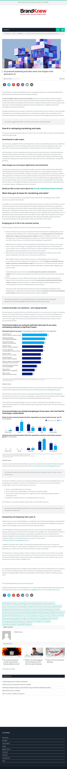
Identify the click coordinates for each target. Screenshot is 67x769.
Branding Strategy (56, 606)
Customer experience (19, 612)
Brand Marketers (38, 606)
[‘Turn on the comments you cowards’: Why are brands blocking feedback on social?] (11, 652)
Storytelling (20, 624)
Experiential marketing (9, 615)
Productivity (29, 621)
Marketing (62, 78)
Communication (25, 609)
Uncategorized (6, 758)
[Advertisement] (34, 21)
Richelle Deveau (8, 78)
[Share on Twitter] (9, 85)
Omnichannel (53, 618)
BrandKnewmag (15, 609)
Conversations (6, 743)
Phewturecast (20, 621)
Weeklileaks (28, 624)
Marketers (45, 618)
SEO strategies (37, 621)
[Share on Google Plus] (13, 85)
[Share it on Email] (27, 85)
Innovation (23, 618)
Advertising (22, 603)
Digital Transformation (58, 612)
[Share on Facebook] (4, 85)
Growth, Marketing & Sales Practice (48, 188)
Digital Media (47, 612)
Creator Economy (7, 612)
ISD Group (38, 618)
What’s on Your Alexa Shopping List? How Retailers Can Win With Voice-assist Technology (33, 662)
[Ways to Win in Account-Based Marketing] (55, 652)
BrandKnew (6, 609)
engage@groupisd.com (36, 590)
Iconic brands (46, 615)
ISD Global (31, 618)
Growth (27, 615)
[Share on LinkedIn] (22, 85)
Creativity (56, 609)
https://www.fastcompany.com (25, 583)
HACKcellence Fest (36, 615)
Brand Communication (9, 606)
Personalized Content (8, 621)
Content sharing (35, 609)
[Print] (31, 85)
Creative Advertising (47, 609)
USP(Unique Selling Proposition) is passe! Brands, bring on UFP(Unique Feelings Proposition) (26, 687)
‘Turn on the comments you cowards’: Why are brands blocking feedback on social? (11, 662)
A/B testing (6, 603)
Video (3, 761)
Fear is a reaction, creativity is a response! (13, 693)
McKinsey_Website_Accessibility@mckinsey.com (47, 389)
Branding (47, 606)
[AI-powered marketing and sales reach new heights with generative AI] (33, 54)
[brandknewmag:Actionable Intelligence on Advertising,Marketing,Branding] (33, 11)
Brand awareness (49, 603)
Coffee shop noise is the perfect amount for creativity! (33, 2)
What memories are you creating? (11, 690)
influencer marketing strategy (11, 618)
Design (29, 612)
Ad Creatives (14, 603)
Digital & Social (6, 749)
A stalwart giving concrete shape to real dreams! (15, 681)
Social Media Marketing (9, 624)
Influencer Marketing (57, 615)
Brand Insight (28, 606)
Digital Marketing (37, 612)
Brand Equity (20, 606)
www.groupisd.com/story (53, 590)
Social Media (46, 621)
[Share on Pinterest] (18, 85)
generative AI (20, 615)
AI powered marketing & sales (35, 603)
